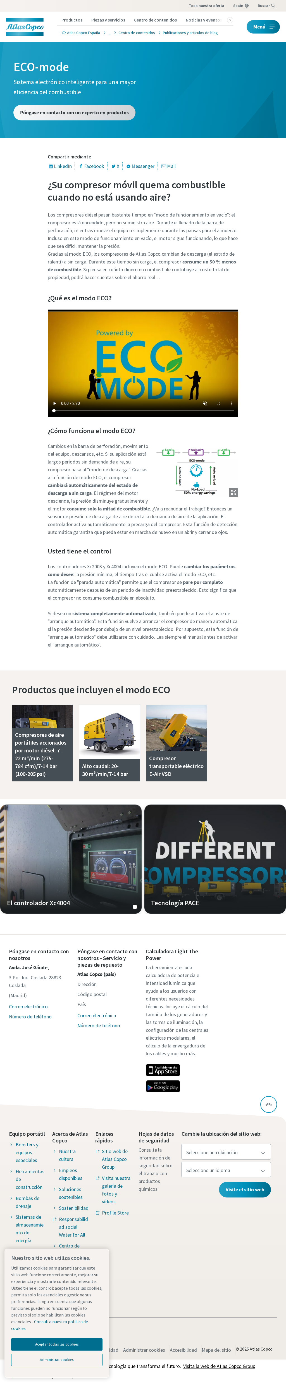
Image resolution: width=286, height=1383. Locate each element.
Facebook (94, 166)
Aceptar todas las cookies (56, 1344)
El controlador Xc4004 (71, 859)
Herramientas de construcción (30, 1179)
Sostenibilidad (74, 1208)
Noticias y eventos (204, 20)
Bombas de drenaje (27, 1202)
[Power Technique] (107, 32)
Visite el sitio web (245, 1189)
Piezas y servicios (108, 20)
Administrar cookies (144, 1350)
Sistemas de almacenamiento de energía (30, 1229)
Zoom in (233, 492)
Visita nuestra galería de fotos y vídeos (116, 1190)
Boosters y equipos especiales (27, 1152)
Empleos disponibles (70, 1174)
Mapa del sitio (216, 1350)
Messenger (143, 166)
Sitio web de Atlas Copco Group (115, 1159)
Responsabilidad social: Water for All (73, 1227)
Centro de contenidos (155, 20)
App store (163, 1070)
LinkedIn (63, 166)
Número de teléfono (30, 1016)
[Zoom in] (196, 468)
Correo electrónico (28, 1006)
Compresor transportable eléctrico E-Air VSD (176, 766)
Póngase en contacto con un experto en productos (74, 112)
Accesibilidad (183, 1350)
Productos (71, 20)
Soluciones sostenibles (71, 1193)
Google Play (163, 1086)
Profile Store (115, 1212)
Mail (171, 166)
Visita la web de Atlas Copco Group (219, 1366)
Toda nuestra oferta (206, 5)
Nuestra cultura (67, 1155)
